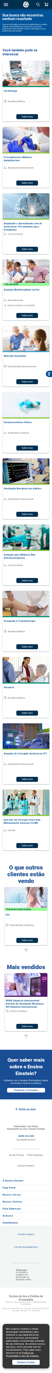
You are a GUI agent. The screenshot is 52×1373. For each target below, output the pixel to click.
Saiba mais (27, 116)
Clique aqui (21, 1270)
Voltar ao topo (27, 1109)
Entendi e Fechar (26, 1362)
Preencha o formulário (26, 1090)
